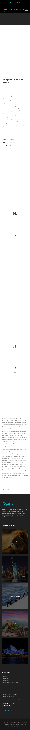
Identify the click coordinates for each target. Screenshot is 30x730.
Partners (4, 676)
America (15, 569)
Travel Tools (5, 680)
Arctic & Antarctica (15, 596)
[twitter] (17, 2)
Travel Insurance (6, 678)
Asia (15, 623)
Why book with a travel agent (10, 682)
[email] (10, 2)
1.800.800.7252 (11, 703)
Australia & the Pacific (15, 651)
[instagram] (19, 2)
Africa (15, 541)
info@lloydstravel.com (8, 705)
